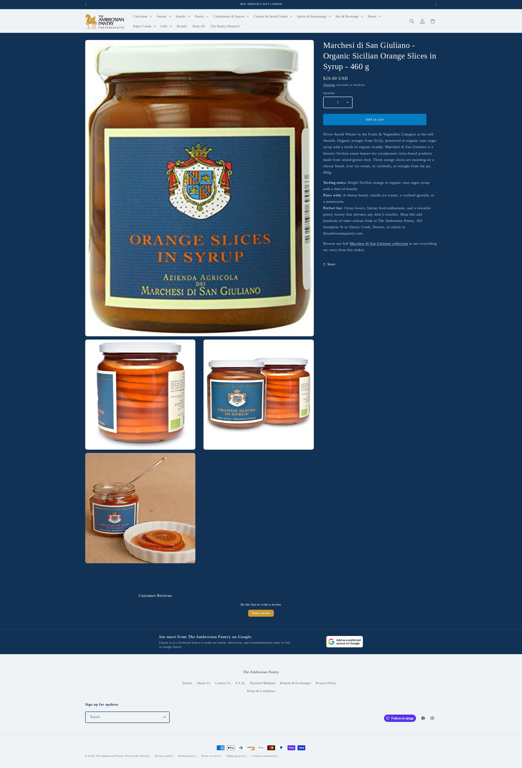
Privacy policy (164, 756)
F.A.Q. (240, 683)
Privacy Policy (326, 683)
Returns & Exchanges (295, 683)
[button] (142, 16)
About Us (203, 683)
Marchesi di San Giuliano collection (379, 243)
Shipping (329, 84)
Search (187, 683)
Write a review (261, 613)
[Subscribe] (164, 717)
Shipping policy (237, 756)
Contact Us (223, 683)
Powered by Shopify (137, 756)
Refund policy (187, 756)
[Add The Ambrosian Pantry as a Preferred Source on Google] (344, 641)
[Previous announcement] (86, 4)
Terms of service (211, 756)
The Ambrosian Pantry (110, 756)
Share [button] (331, 264)
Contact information (264, 756)
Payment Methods (262, 683)
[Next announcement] (435, 4)
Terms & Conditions (261, 691)
